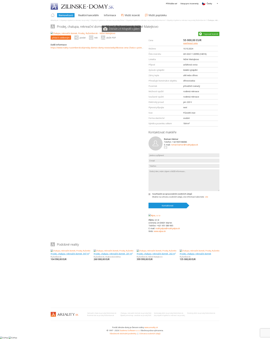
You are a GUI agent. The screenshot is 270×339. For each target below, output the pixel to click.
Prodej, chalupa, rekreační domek (195, 253)
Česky (209, 3)
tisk (96, 37)
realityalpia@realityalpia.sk (167, 228)
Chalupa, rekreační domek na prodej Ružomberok (139, 313)
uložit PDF (111, 37)
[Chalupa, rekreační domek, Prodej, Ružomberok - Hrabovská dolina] (122, 250)
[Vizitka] (165, 147)
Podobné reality (68, 244)
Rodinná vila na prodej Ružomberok (100, 315)
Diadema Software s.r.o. (130, 330)
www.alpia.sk (160, 231)
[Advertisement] (135, 284)
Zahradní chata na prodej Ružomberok (101, 313)
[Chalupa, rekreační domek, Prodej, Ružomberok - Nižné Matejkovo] (83, 33)
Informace (110, 15)
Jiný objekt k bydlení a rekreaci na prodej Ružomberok (174, 315)
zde (206, 197)
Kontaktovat (167, 205)
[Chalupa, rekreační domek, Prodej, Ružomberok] (71, 250)
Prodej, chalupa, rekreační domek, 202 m (156, 253)
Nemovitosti (65, 15)
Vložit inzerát (132, 15)
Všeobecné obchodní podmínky (123, 333)
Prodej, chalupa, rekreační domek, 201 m (113, 253)
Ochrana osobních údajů (149, 333)
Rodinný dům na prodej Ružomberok (201, 313)
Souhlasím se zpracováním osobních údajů (172, 194)
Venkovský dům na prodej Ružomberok (168, 313)
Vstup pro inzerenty (189, 3)
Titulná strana (53, 15)
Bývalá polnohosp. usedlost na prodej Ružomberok (139, 315)
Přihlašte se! (171, 3)
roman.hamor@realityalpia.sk (184, 144)
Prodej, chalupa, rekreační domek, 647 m (70, 253)
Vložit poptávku (157, 15)
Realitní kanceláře (88, 15)
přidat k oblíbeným (61, 37)
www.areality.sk (151, 327)
